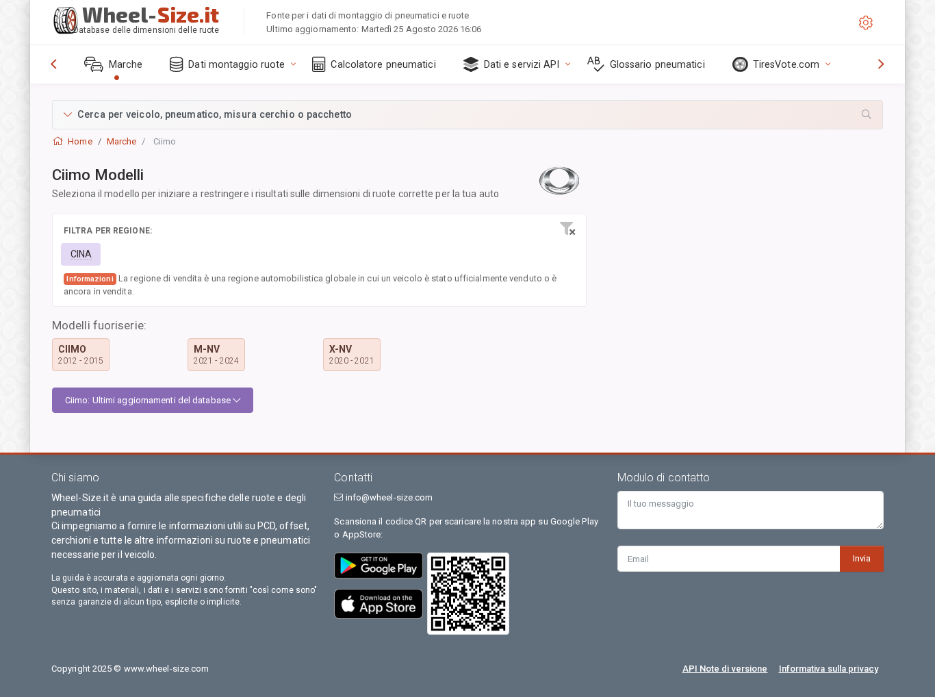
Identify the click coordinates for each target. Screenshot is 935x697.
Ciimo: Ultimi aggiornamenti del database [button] (149, 400)
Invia (862, 558)
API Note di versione (725, 668)
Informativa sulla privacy (829, 668)
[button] (467, 114)
